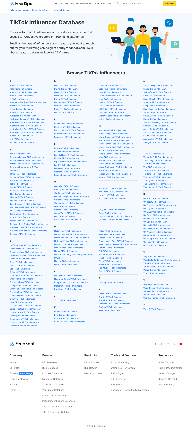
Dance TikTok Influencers (66, 85)
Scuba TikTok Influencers (155, 89)
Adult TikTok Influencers (21, 89)
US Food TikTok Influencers (156, 242)
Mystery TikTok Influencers (111, 177)
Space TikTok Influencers (155, 119)
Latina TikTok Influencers (110, 85)
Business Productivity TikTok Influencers (28, 230)
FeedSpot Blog (166, 384)
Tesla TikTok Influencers (154, 163)
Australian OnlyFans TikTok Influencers (28, 129)
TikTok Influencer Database (56, 412)
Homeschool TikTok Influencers (68, 244)
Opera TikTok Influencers (110, 213)
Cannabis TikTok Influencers (23, 258)
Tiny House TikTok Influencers (157, 177)
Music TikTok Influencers (110, 170)
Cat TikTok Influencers (20, 269)
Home (58, 3)
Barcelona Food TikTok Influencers (25, 160)
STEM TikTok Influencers (154, 135)
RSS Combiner (118, 379)
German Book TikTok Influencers (69, 203)
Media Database (93, 373)
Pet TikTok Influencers (109, 251)
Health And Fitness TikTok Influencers (71, 237)
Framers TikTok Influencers (66, 171)
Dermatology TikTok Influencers (68, 102)
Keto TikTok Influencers (65, 315)
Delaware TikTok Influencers (67, 95)
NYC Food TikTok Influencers (112, 198)
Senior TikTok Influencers (155, 95)
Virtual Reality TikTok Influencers (158, 266)
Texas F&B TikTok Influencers (157, 170)
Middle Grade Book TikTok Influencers (116, 147)
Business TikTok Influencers (22, 234)
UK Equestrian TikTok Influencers (158, 212)
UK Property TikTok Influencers (157, 232)
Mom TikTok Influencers (110, 157)
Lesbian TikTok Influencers (111, 102)
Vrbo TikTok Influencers (154, 273)
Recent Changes (167, 373)
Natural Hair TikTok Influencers (113, 188)
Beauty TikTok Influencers (21, 187)
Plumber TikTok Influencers (111, 264)
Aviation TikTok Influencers (22, 142)
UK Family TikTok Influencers (156, 215)
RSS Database (49, 362)
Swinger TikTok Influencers (155, 142)
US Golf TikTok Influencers (155, 245)
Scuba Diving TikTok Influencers (158, 85)
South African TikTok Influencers (158, 116)
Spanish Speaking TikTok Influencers (160, 122)
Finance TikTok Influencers (66, 158)
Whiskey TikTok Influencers (156, 291)
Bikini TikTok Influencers (21, 194)
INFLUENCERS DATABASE (78, 3)
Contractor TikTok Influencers (23, 325)
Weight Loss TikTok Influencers (157, 288)
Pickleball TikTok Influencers (112, 254)
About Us (15, 362)
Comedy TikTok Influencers (22, 315)
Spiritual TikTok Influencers (155, 125)
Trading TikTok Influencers (155, 180)
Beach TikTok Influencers (21, 180)
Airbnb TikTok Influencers (21, 95)
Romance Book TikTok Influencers (114, 303)
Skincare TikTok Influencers (156, 102)
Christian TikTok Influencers (22, 299)
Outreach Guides (61, 10)
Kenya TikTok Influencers (65, 311)
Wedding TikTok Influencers (156, 284)
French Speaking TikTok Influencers (70, 175)
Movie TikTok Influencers (110, 163)
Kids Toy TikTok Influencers (67, 318)
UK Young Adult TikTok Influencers (159, 238)
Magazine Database (52, 379)
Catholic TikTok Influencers (22, 265)
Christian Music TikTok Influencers (25, 295)
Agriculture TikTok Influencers (23, 92)
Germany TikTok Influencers (67, 199)
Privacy (13, 384)
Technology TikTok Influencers (157, 160)
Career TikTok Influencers (21, 262)
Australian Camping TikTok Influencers (27, 119)
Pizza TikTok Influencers (110, 261)
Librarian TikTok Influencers (111, 112)
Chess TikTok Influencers (21, 279)
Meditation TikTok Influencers (112, 130)
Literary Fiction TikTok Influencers (114, 116)
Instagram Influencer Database (58, 400)
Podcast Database (52, 373)
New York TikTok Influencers (112, 195)
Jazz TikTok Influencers (65, 300)
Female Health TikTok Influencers (69, 155)
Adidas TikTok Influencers (22, 85)
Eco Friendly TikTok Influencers (68, 123)
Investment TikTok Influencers (68, 289)
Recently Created (167, 379)
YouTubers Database (53, 390)
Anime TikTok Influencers (21, 109)
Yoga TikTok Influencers (154, 309)
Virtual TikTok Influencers (155, 270)
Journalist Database (53, 384)
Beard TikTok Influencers (21, 184)
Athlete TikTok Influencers (22, 112)
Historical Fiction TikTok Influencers (70, 241)
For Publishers (91, 362)
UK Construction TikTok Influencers (159, 205)
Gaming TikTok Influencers (66, 189)
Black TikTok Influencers (21, 210)
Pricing (169, 3)
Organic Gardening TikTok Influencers (116, 216)
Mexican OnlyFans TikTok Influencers (116, 143)
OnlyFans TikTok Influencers (112, 209)
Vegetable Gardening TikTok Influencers (161, 260)
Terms (13, 390)
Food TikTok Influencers (65, 165)
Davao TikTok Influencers (66, 92)
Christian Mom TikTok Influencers (25, 292)
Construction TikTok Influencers (24, 322)
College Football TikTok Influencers (26, 309)
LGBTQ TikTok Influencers (111, 105)
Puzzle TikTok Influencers (110, 271)
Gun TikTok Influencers (64, 216)
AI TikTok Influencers (19, 99)
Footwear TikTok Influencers (67, 168)
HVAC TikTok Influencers (65, 264)
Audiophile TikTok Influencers (23, 116)
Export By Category (41, 10)
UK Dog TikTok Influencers (155, 208)
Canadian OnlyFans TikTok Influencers (27, 255)
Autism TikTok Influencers (21, 135)
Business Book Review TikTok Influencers (29, 224)
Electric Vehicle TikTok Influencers (70, 130)
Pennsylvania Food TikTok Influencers (116, 241)
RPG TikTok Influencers (109, 310)
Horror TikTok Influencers (65, 251)
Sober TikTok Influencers (154, 112)
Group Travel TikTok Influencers (68, 213)
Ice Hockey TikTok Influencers (68, 275)
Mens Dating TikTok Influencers (113, 133)
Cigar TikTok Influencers (21, 302)
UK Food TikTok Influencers (156, 218)
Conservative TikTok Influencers (24, 319)
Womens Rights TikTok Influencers (159, 298)
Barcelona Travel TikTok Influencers (26, 177)
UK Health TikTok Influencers (156, 225)
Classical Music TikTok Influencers (25, 305)
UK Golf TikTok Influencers (155, 222)
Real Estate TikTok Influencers (113, 293)
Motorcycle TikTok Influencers (113, 160)
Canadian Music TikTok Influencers (26, 252)
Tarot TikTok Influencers (154, 153)
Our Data (14, 367)
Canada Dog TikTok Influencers (24, 248)
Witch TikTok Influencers (154, 294)
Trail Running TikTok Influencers (158, 184)
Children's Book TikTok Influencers (25, 282)
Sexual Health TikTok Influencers (158, 99)
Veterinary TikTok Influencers (156, 263)
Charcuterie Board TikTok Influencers (27, 275)
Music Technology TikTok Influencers (116, 167)
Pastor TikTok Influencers (110, 237)
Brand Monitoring (120, 362)
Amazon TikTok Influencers (22, 105)
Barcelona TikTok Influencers (23, 174)
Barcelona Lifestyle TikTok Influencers (27, 163)
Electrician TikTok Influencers (67, 127)
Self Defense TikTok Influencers (158, 92)
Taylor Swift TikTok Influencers (157, 157)
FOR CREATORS (103, 3)
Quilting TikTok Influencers (111, 282)
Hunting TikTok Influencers (66, 261)
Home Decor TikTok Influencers (68, 247)
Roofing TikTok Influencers (111, 307)
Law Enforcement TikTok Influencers (115, 95)
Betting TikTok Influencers (22, 190)
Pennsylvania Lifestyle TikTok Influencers (118, 244)
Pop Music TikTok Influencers (112, 268)
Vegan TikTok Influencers (155, 256)
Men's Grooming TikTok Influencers (115, 137)
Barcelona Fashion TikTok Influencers (27, 157)
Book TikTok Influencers (21, 217)
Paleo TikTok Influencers (110, 231)
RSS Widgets (118, 373)
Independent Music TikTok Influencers (72, 282)
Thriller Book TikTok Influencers (157, 174)
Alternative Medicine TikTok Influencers (28, 102)
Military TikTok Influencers (111, 150)
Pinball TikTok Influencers (110, 258)
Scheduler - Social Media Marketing (130, 390)
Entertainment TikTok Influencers (69, 133)
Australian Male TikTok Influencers (25, 125)
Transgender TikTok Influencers (158, 187)
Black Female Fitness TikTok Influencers (28, 207)
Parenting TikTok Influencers (112, 234)
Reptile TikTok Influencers (111, 297)
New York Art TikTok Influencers (114, 191)
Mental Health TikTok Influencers (114, 140)
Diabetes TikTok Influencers (67, 105)
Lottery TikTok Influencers (111, 119)
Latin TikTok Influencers (110, 92)
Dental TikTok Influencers (66, 99)
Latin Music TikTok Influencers (113, 89)
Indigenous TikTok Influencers (68, 286)
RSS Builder (117, 384)
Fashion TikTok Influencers (66, 151)
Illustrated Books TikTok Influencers (70, 279)
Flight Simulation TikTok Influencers (70, 161)
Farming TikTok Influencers (66, 148)
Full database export (19, 10)
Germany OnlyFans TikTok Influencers (71, 196)
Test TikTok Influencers (154, 167)
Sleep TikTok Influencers (154, 105)
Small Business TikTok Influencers (159, 109)
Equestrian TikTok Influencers (68, 137)
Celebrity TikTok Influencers (22, 272)
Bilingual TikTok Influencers (22, 197)
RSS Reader (90, 367)
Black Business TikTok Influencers (25, 204)
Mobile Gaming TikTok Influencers (114, 153)
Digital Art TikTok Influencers (67, 109)
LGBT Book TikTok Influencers (113, 109)
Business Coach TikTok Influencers (26, 227)
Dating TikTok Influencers (66, 89)
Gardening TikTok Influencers (67, 193)
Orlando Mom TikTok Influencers (114, 219)
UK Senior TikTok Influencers (156, 235)
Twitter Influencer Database (57, 406)
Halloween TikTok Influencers (67, 231)
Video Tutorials (166, 362)
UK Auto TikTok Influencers (155, 198)
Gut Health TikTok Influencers (67, 219)
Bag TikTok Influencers (20, 153)
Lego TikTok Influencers (110, 99)
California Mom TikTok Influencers (25, 245)
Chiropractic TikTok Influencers (24, 285)
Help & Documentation (170, 367)
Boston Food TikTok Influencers (24, 220)
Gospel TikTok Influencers (66, 209)
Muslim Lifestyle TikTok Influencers (115, 174)
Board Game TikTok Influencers (24, 214)
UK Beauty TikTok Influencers (156, 202)
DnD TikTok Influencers (65, 112)
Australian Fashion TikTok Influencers (27, 122)
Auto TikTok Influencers (20, 139)
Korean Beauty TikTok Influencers (69, 321)
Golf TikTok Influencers (64, 206)
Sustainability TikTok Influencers (158, 139)
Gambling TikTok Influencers (67, 186)
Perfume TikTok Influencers (111, 247)
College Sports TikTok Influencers (25, 312)
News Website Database (55, 395)
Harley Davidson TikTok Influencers (70, 234)
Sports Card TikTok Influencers (157, 132)
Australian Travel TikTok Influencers (26, 132)
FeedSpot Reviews (19, 379)
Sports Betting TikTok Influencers (158, 129)
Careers (21, 373)
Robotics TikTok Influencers (111, 300)
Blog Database (50, 367)
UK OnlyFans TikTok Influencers (158, 228)
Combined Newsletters (123, 367)
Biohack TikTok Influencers (22, 200)
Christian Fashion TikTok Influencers (26, 289)
